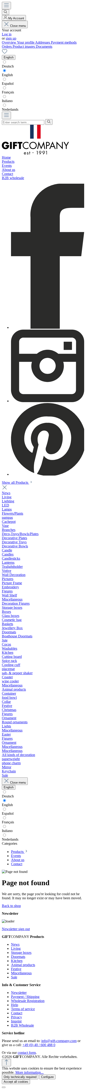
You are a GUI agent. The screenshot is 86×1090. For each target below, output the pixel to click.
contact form (27, 1053)
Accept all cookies (16, 1081)
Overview (9, 42)
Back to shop (11, 906)
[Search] (5, 12)
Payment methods (64, 42)
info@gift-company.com (59, 1041)
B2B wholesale (13, 178)
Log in (6, 34)
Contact (16, 1013)
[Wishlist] (4, 53)
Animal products (23, 965)
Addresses (43, 42)
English (7, 75)
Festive (16, 969)
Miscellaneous (21, 973)
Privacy (16, 1017)
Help (14, 1005)
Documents (44, 46)
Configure (47, 1077)
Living (16, 948)
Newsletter (19, 993)
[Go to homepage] (35, 153)
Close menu (18, 26)
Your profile (26, 42)
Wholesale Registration (27, 1001)
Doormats (18, 957)
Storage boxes (21, 953)
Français (8, 92)
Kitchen (16, 961)
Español (8, 83)
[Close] (4, 1087)
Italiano (7, 101)
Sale (14, 977)
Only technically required (20, 1077)
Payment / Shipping (25, 997)
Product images (24, 46)
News (15, 944)
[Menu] (6, 5)
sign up (11, 38)
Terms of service (23, 1009)
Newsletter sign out (16, 929)
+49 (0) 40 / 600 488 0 (38, 1045)
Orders (7, 46)
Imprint (16, 1021)
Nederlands (10, 109)
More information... (29, 1072)
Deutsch (8, 66)
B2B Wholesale (22, 1025)
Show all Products (15, 482)
